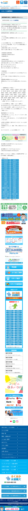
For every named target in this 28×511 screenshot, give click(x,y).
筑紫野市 (15, 174)
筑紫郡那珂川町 (5, 188)
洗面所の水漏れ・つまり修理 (9, 469)
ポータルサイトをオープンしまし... (13, 355)
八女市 (5, 168)
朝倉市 (14, 184)
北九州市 (6, 160)
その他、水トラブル (7, 472)
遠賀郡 (5, 190)
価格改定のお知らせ (10, 363)
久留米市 (15, 162)
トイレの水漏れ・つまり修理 (9, 460)
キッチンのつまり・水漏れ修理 (9, 463)
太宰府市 (15, 178)
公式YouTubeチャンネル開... (12, 359)
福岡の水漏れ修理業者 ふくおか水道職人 (9, 6)
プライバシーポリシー (7, 454)
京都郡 (5, 197)
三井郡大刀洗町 (5, 194)
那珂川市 (10, 335)
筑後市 (14, 168)
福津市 (14, 180)
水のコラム (4, 442)
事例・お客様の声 (6, 436)
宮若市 (14, 182)
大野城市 (15, 176)
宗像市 (5, 178)
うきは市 (6, 182)
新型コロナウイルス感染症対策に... (13, 372)
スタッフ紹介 (5, 445)
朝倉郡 (14, 191)
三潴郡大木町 (15, 194)
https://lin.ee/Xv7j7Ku (6, 145)
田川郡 (14, 195)
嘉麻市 (5, 184)
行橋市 (14, 170)
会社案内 (4, 448)
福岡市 (14, 160)
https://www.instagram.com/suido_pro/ (10, 150)
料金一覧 (4, 433)
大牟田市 (6, 162)
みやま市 (6, 186)
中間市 (14, 172)
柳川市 (14, 166)
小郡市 (5, 174)
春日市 (5, 176)
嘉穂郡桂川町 (6, 191)
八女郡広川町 (6, 195)
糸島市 (14, 186)
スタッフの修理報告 (23, 6)
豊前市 (5, 172)
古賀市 (5, 180)
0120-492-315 (11, 482)
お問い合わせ (5, 451)
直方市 (5, 164)
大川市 (5, 170)
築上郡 (14, 197)
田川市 (5, 166)
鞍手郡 (14, 190)
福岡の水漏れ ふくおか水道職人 (8, 427)
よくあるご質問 (5, 439)
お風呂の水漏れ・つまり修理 (9, 466)
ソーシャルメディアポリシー (9, 457)
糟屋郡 (14, 188)
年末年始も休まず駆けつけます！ (13, 368)
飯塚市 (14, 164)
